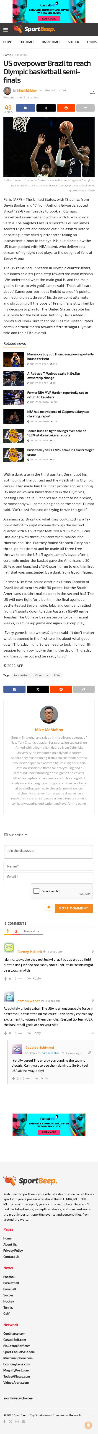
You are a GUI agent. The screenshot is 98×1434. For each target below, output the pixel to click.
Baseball (9, 1289)
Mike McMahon (27, 90)
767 (54, 459)
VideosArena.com (16, 1382)
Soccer (73, 42)
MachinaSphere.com (18, 1358)
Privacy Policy (13, 1250)
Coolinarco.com (14, 1333)
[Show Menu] (5, 29)
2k (54, 383)
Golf (6, 1313)
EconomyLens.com (16, 1364)
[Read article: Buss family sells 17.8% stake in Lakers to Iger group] (13, 455)
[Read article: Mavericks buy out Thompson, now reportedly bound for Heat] (13, 359)
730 (54, 364)
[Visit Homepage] (33, 29)
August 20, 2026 (39, 402)
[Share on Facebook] (25, 108)
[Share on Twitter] (46, 108)
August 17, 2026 (38, 440)
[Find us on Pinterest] (23, 1421)
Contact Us (11, 1256)
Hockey (8, 1301)
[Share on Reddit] (66, 108)
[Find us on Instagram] (17, 1421)
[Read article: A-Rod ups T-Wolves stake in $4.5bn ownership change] (13, 378)
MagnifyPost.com (16, 1370)
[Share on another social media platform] (85, 108)
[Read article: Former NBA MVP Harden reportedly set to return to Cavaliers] (13, 397)
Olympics (42, 675)
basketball (22, 675)
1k (53, 440)
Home (7, 42)
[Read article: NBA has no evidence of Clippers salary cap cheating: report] (13, 416)
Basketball (51, 42)
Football (27, 42)
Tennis (92, 42)
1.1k (55, 421)
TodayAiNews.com (16, 1376)
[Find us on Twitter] (10, 1421)
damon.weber (50, 1052)
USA (57, 675)
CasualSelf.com (14, 1339)
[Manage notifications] (88, 1425)
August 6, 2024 (55, 90)
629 (55, 402)
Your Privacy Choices (18, 1398)
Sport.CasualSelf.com (19, 1352)
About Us (10, 1244)
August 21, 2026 (38, 364)
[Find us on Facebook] (4, 1421)
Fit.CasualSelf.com (16, 1346)
